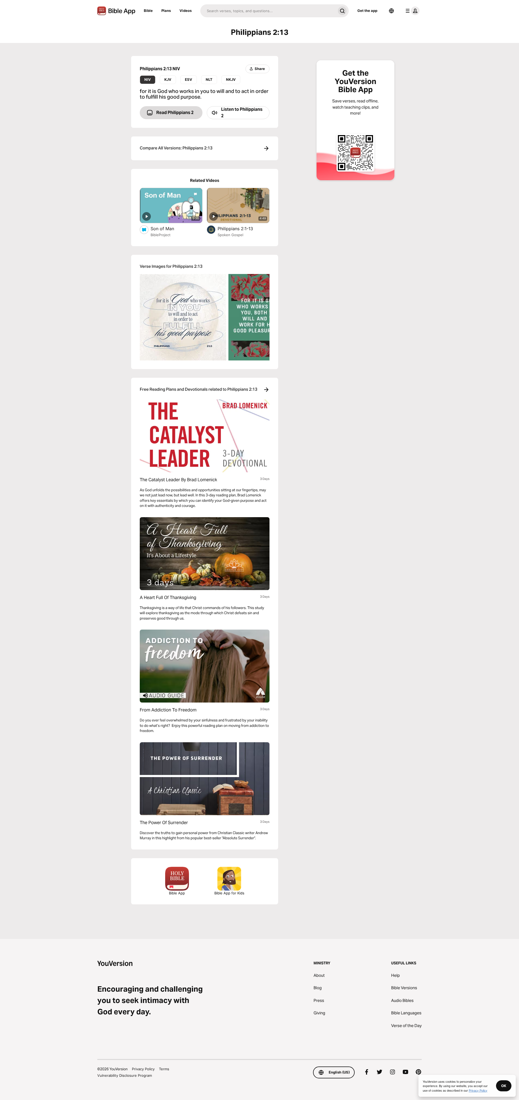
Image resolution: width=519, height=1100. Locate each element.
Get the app (367, 10)
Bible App (177, 893)
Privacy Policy (143, 1069)
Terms (164, 1069)
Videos (185, 10)
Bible (148, 10)
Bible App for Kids (229, 893)
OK (503, 1086)
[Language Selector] (391, 10)
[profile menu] (411, 10)
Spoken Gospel (230, 235)
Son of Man (168, 228)
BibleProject (161, 235)
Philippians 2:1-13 (241, 228)
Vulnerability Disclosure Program (124, 1075)
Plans (166, 10)
